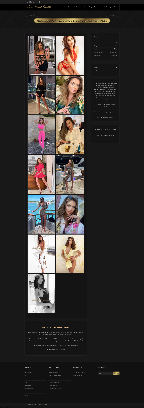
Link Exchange (107, 7)
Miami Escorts (68, 7)
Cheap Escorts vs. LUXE (79, 375)
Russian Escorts (53, 385)
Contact (116, 7)
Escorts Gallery (28, 372)
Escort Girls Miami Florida (55, 388)
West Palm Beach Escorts (55, 382)
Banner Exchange (28, 388)
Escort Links (27, 392)
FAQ (76, 7)
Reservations (83, 7)
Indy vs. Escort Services (79, 372)
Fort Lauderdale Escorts (55, 375)
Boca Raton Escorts (53, 379)
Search (116, 373)
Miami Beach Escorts (54, 372)
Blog (90, 7)
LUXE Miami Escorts (41, 404)
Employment (97, 7)
